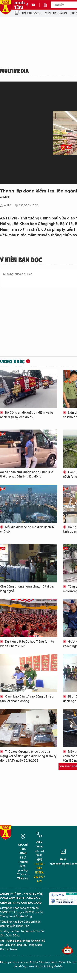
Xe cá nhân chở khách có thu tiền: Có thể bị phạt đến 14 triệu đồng (26, 474)
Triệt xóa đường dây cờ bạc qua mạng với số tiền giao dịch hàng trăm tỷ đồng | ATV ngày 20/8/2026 (28, 756)
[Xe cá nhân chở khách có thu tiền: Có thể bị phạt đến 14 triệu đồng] (28, 449)
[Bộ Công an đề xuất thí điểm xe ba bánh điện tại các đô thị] (28, 389)
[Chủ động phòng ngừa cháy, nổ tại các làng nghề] (28, 563)
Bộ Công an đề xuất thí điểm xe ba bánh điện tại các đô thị (26, 415)
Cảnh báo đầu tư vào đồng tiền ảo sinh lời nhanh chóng (26, 699)
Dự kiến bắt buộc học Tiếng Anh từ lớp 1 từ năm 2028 (27, 644)
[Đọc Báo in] (47, 5)
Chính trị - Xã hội (56, 13)
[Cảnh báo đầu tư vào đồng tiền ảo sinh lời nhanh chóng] (28, 673)
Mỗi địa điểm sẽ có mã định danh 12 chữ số (27, 529)
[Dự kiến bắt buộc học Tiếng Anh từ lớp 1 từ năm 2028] (28, 618)
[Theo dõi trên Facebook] (28, 5)
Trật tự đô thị (31, 13)
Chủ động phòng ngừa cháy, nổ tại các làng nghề (27, 589)
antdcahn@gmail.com (63, 864)
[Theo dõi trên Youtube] (33, 5)
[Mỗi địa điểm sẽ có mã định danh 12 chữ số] (28, 504)
